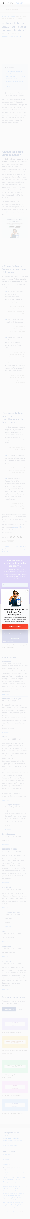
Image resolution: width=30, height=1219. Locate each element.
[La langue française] (15, 3)
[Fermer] (27, 590)
